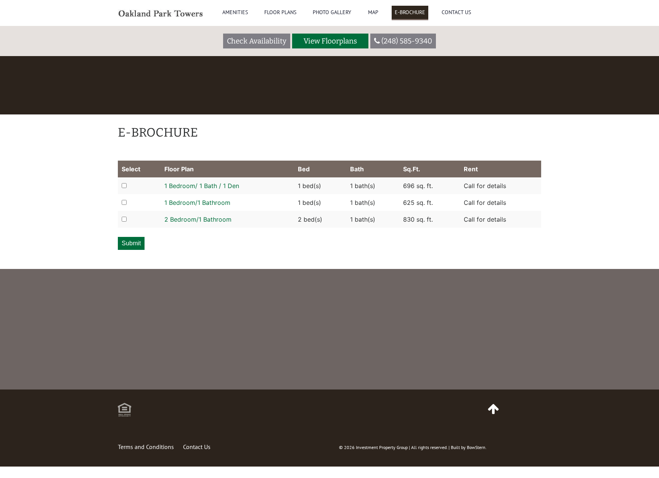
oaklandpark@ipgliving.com (479, 386)
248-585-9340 (323, 386)
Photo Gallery (332, 12)
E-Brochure (410, 12)
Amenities (235, 12)
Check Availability (256, 41)
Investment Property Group (382, 447)
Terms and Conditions (146, 447)
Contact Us (456, 12)
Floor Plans (280, 12)
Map (373, 12)
